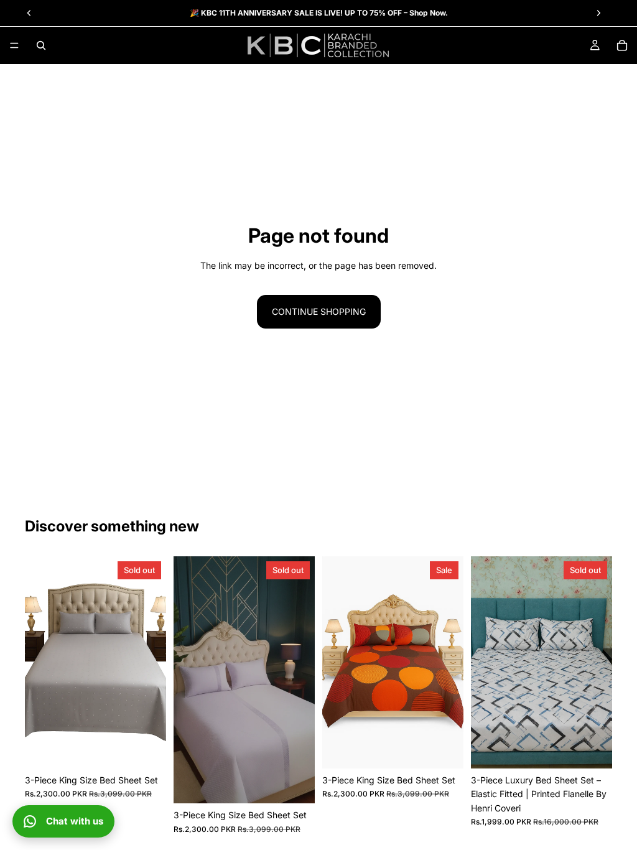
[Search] (41, 45)
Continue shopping (319, 311)
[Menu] (14, 45)
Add (454, 749)
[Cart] (622, 45)
